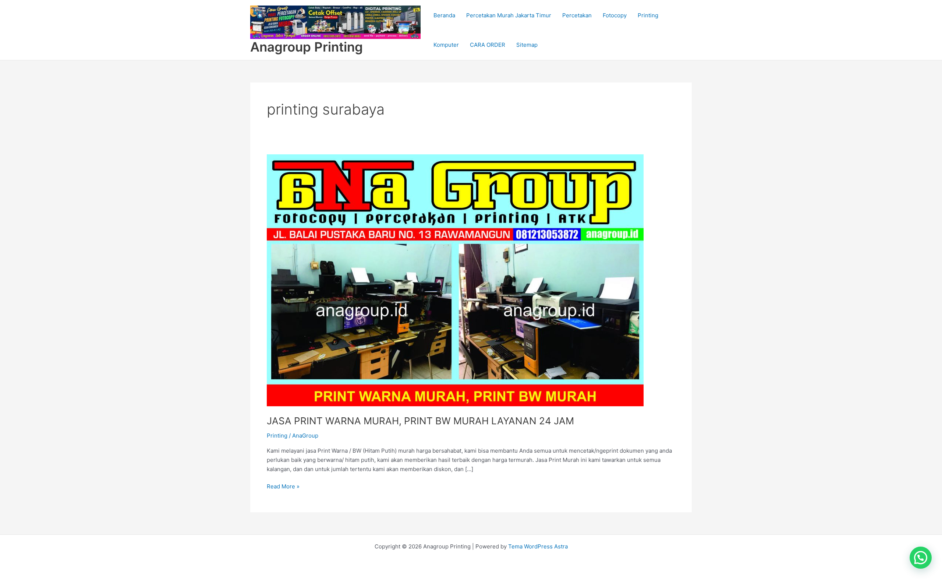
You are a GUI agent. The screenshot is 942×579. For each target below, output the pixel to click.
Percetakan (577, 15)
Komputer (446, 44)
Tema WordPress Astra (538, 546)
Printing (648, 15)
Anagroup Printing (306, 47)
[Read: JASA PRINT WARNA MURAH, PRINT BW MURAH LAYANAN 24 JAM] (455, 279)
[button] (921, 558)
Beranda (444, 15)
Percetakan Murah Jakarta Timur (508, 15)
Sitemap (527, 44)
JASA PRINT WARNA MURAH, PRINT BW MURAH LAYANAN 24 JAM (420, 421)
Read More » (283, 486)
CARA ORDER (487, 44)
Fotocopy (615, 15)
